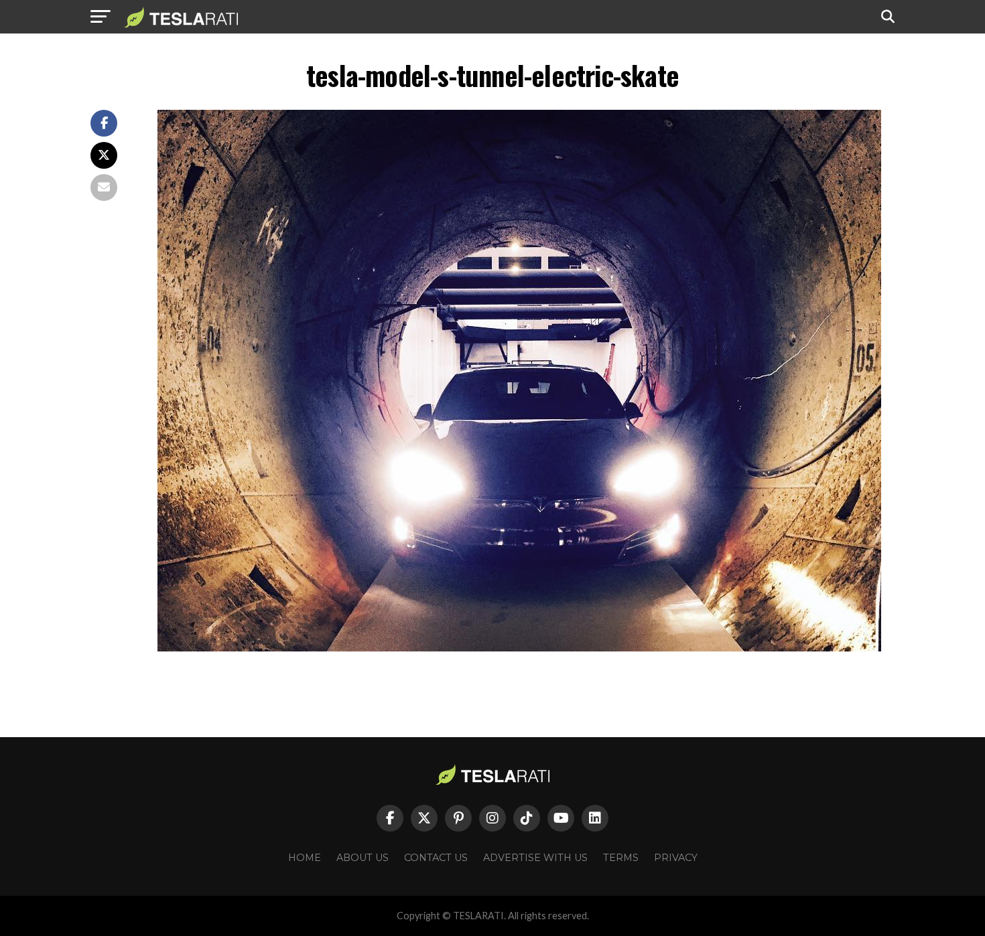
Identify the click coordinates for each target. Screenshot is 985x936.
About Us (362, 858)
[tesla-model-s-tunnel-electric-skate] (519, 647)
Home (304, 858)
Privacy (676, 858)
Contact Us (436, 858)
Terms (621, 858)
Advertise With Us (535, 858)
